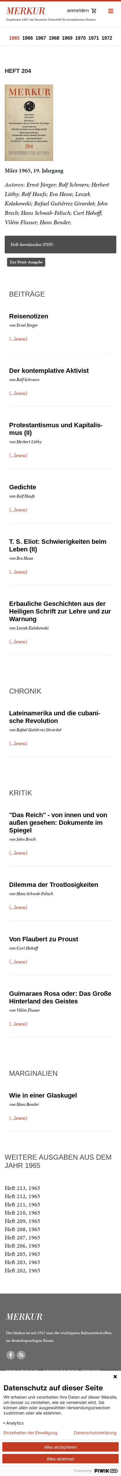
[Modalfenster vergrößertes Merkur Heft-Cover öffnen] (29, 122)
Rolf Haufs (33, 194)
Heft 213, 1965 (22, 1188)
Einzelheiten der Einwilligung (31, 1432)
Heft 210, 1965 (22, 1213)
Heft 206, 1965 (22, 1245)
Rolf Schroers (73, 184)
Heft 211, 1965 (22, 1204)
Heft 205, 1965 (22, 1254)
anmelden (78, 10)
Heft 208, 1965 (22, 1229)
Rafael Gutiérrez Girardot (64, 203)
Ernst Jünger (41, 184)
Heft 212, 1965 (22, 1196)
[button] (110, 11)
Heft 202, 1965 (22, 1270)
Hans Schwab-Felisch (45, 213)
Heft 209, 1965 (22, 1221)
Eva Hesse (60, 194)
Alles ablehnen (60, 1458)
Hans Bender (55, 222)
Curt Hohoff (87, 213)
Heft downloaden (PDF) (32, 244)
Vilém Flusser (21, 222)
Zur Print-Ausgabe (26, 262)
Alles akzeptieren (60, 1447)
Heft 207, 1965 (22, 1237)
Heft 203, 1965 (22, 1262)
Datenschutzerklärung (95, 1432)
